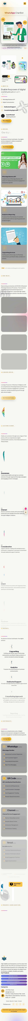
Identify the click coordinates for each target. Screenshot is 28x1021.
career (15, 1008)
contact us (6, 746)
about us (12, 1008)
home (7, 1008)
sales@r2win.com (9, 999)
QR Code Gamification (13, 986)
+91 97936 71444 (9, 997)
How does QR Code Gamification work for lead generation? (12, 929)
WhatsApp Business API (9, 184)
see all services (7, 154)
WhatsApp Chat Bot (13, 983)
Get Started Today (8, 404)
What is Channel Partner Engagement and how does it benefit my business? (13, 947)
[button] (25, 3)
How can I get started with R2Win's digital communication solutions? (12, 954)
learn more (14, 777)
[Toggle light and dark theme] (25, 510)
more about (6, 128)
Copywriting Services (8, 260)
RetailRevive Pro (13, 991)
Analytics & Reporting (8, 222)
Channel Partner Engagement (13, 988)
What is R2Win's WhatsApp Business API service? (12, 922)
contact (20, 1008)
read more (13, 193)
